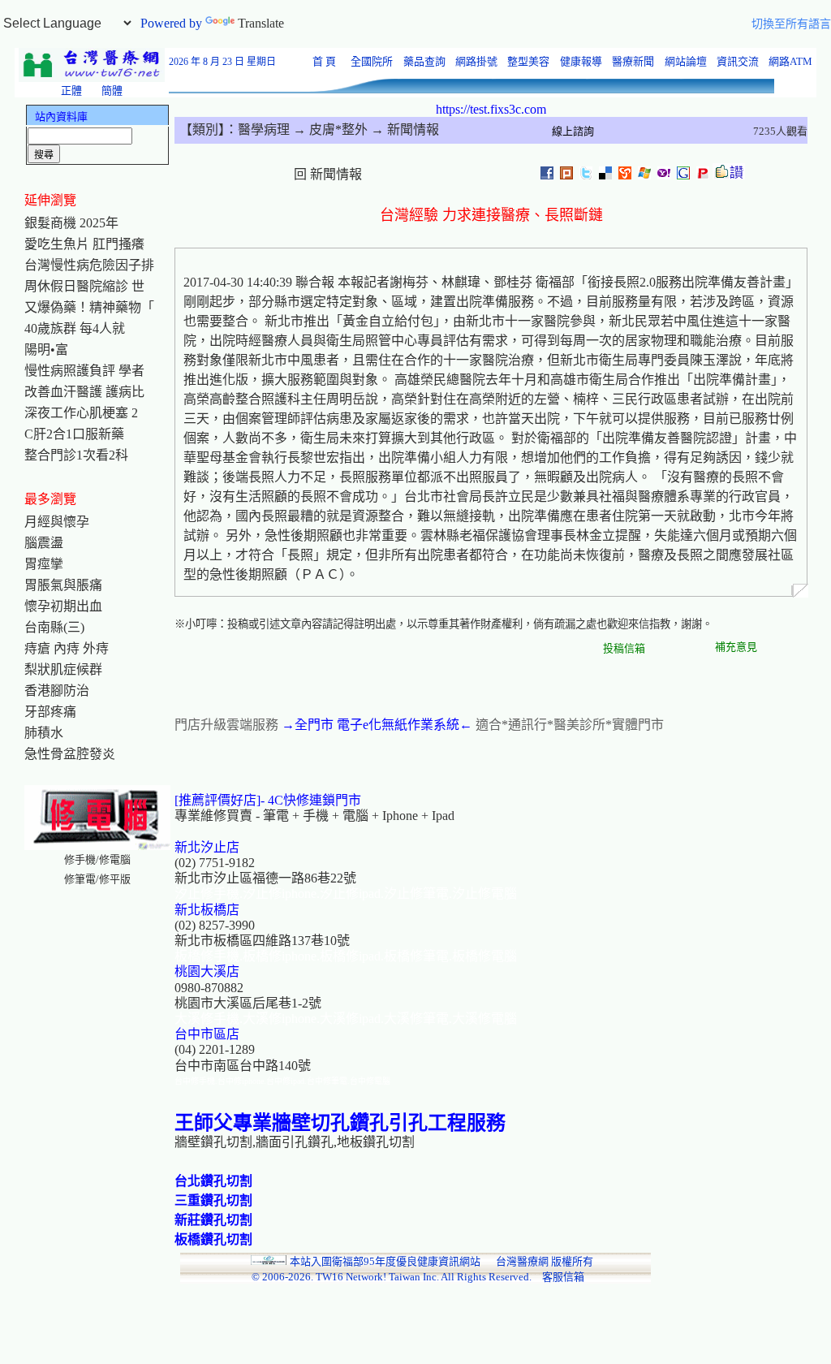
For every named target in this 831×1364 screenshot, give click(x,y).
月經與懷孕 (56, 522)
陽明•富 (46, 349)
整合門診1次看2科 (76, 455)
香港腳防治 (56, 690)
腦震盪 (43, 543)
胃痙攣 (43, 564)
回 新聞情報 (328, 174)
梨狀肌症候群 (63, 669)
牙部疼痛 (50, 712)
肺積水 (43, 733)
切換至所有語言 (791, 24)
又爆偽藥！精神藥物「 (89, 307)
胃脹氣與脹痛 (63, 585)
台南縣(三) (54, 627)
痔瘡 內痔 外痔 (66, 648)
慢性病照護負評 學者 (84, 371)
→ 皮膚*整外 (329, 129)
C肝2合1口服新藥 (74, 434)
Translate (261, 23)
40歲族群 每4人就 (74, 328)
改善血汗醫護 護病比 (84, 392)
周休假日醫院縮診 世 (84, 286)
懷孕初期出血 (63, 606)
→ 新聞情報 (403, 129)
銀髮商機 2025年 (71, 223)
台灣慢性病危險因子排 (89, 265)
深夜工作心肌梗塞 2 (81, 413)
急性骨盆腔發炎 (69, 754)
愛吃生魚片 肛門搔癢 (84, 244)
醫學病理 (264, 129)
